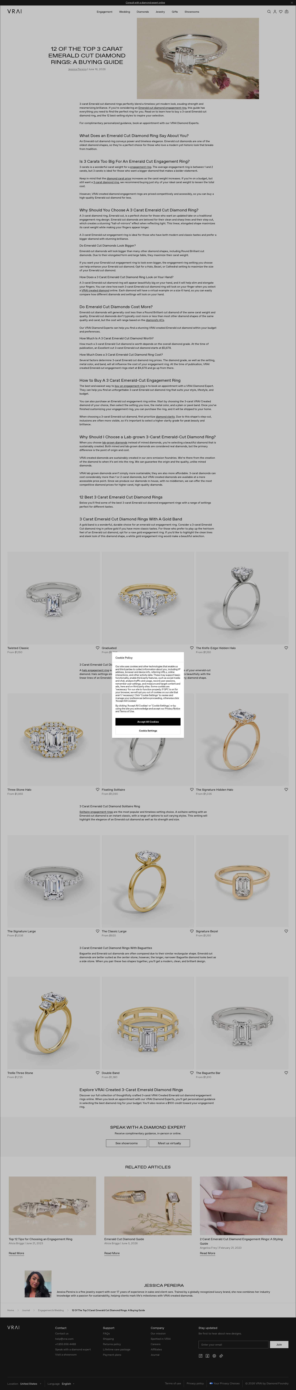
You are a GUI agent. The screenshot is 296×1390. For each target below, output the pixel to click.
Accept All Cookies (148, 721)
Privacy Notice (172, 708)
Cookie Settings (148, 730)
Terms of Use (127, 711)
